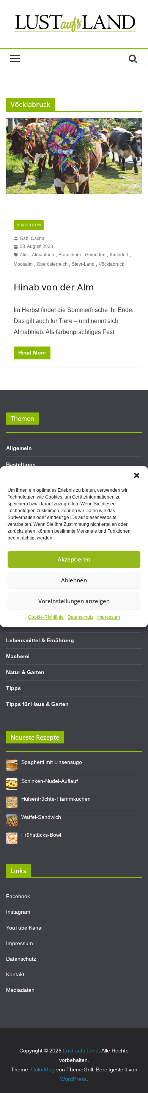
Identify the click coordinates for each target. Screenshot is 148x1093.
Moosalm (23, 264)
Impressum (108, 617)
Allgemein (19, 448)
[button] (136, 475)
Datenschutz (80, 617)
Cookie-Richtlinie (46, 617)
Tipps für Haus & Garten (37, 704)
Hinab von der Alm (54, 287)
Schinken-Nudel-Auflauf (49, 781)
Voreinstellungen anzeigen (74, 601)
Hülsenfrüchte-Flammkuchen (56, 799)
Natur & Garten (25, 672)
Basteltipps (21, 464)
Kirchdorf (119, 254)
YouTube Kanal (24, 928)
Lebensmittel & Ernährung (40, 640)
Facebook (18, 896)
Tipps (13, 688)
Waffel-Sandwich (41, 817)
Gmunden (95, 254)
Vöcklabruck (111, 264)
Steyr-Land (83, 264)
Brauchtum (29, 225)
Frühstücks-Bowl (41, 835)
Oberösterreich (52, 264)
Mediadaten (20, 990)
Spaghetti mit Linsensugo (51, 762)
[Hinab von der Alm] (74, 165)
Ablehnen (74, 580)
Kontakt (15, 974)
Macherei (18, 656)
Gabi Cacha (32, 238)
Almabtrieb (43, 254)
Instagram (18, 912)
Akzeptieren (74, 559)
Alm (24, 254)
